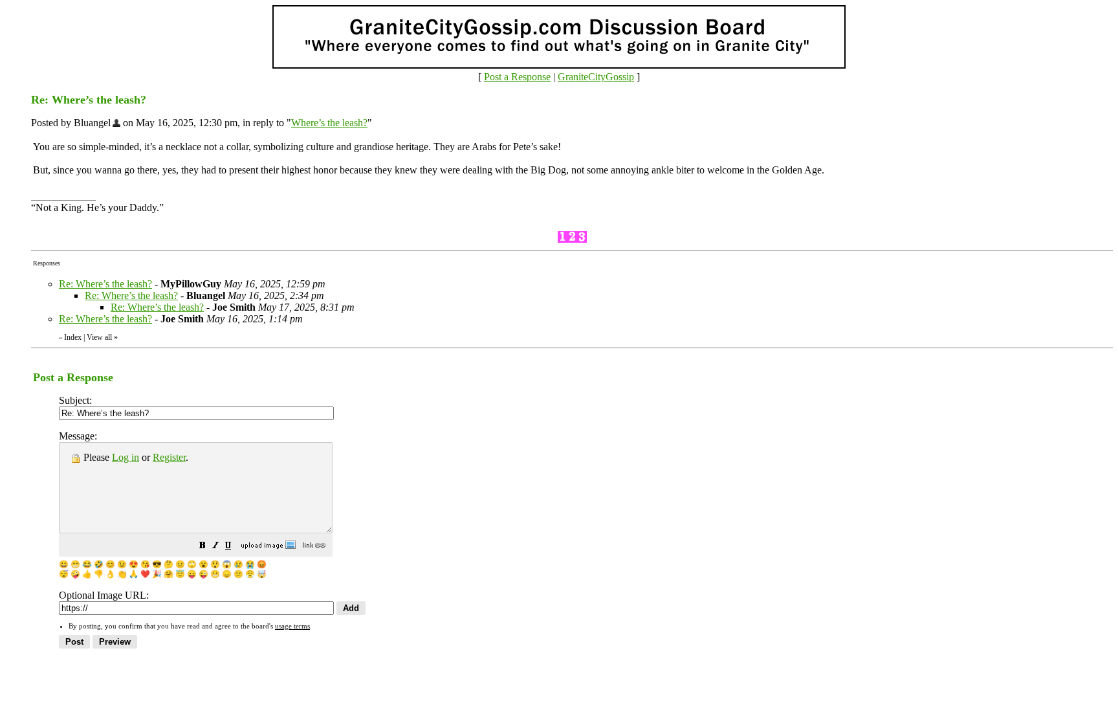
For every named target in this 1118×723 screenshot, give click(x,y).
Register (169, 457)
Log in (125, 457)
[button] (202, 546)
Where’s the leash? (329, 122)
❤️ (145, 574)
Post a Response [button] (517, 76)
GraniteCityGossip (596, 76)
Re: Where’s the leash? (105, 283)
